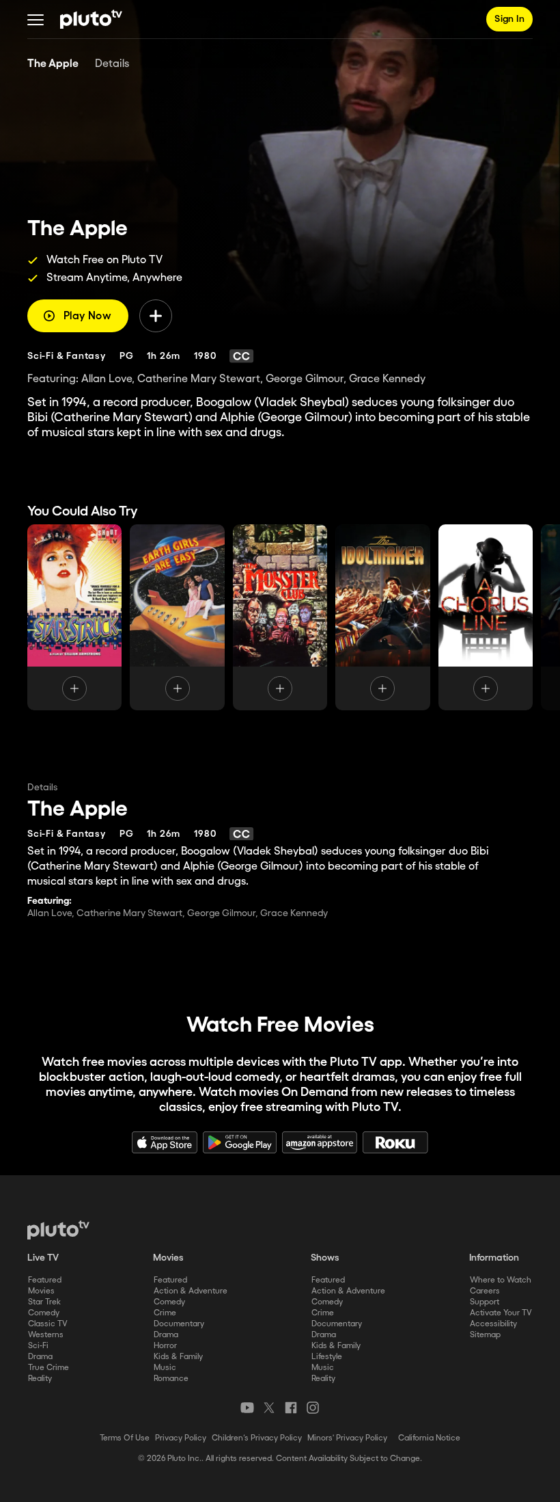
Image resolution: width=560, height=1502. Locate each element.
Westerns (46, 1334)
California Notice (429, 1438)
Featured (44, 1280)
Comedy (43, 1313)
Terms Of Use (125, 1438)
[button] (35, 19)
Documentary (179, 1323)
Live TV (43, 1257)
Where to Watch (500, 1280)
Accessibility (493, 1323)
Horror (165, 1345)
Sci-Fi (38, 1345)
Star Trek (44, 1302)
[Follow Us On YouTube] (247, 1407)
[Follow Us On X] (269, 1407)
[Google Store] (240, 1142)
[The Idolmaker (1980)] (382, 617)
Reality (40, 1378)
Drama (40, 1356)
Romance (171, 1378)
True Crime (48, 1367)
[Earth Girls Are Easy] (177, 617)
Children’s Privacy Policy (257, 1438)
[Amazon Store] (319, 1142)
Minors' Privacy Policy (347, 1438)
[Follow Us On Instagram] (313, 1407)
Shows (325, 1257)
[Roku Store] (395, 1142)
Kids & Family (178, 1356)
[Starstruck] (74, 617)
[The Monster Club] (280, 617)
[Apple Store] (164, 1142)
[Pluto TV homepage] (58, 1229)
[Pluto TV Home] (91, 19)
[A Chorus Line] (485, 617)
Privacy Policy (180, 1438)
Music (165, 1367)
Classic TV (48, 1323)
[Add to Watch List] (155, 315)
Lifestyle (326, 1356)
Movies (41, 1291)
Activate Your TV (501, 1313)
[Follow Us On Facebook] (291, 1407)
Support (484, 1302)
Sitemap (485, 1334)
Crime (165, 1313)
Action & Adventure (190, 1291)
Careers (485, 1291)
